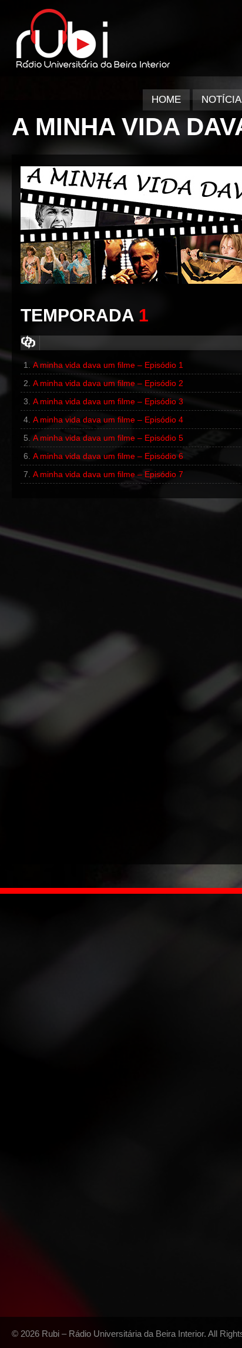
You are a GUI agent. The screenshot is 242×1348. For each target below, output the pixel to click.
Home (166, 99)
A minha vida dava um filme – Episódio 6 (108, 456)
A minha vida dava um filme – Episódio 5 (108, 437)
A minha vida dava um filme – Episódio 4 (108, 419)
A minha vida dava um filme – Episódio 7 (108, 474)
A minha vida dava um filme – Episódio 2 (108, 383)
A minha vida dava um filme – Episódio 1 (108, 365)
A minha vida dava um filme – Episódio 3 (108, 401)
